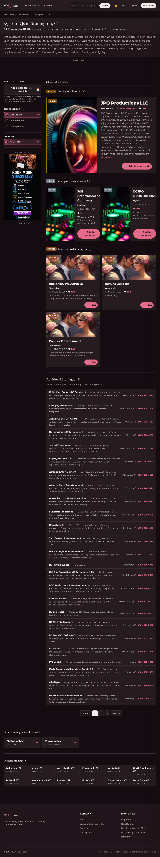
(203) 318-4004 (87, 209)
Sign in (134, 5)
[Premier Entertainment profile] (73, 324)
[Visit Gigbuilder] (22, 187)
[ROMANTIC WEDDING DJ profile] (73, 267)
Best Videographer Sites (133, 832)
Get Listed (148, 5)
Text (142, 108)
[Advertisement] (80, 69)
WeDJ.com (9, 14)
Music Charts (32, 5)
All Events (15, 141)
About (83, 819)
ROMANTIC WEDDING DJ (66, 283)
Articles (48, 5)
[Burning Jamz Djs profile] (129, 267)
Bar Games (126, 836)
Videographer (17, 126)
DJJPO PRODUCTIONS (144, 194)
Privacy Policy (87, 832)
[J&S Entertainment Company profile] (60, 214)
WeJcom (11, 6)
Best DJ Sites (127, 824)
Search (105, 5)
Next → (116, 713)
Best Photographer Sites (133, 828)
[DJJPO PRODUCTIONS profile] (116, 214)
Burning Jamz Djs (117, 283)
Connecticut (23, 14)
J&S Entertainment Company (88, 196)
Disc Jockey (16, 114)
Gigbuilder (126, 819)
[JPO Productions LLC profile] (72, 135)
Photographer (17, 120)
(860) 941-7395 (128, 108)
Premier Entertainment (65, 341)
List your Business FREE (92, 824)
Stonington (38, 14)
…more (108, 157)
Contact (84, 828)
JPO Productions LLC (124, 103)
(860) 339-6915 (115, 292)
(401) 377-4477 (59, 349)
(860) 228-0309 (59, 292)
